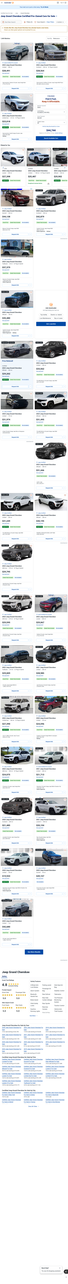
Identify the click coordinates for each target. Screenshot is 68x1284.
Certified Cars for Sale (7, 13)
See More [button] (33, 1016)
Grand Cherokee (25, 13)
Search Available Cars (51, 138)
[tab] (4, 976)
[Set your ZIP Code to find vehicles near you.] (57, 16)
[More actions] (30, 88)
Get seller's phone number (43, 84)
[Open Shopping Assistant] (66, 1272)
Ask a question (51, 324)
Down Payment (41, 116)
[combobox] (11, 22)
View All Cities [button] (32, 1106)
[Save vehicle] (31, 45)
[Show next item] (30, 349)
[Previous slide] (3, 167)
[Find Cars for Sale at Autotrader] (9, 2)
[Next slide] (64, 167)
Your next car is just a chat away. (34, 7)
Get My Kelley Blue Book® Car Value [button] (51, 126)
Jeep (16, 13)
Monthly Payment (41, 105)
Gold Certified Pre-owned (11, 63)
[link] (25, 77)
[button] (58, 3)
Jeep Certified (42, 63)
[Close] (60, 1268)
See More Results (34, 952)
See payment (5, 73)
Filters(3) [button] (29, 22)
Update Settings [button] (59, 133)
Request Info (15, 88)
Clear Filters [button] (50, 22)
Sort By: (49, 38)
